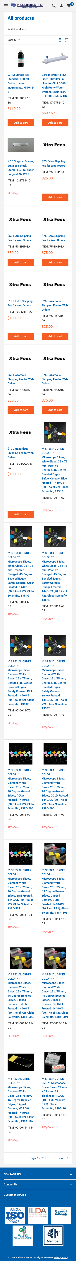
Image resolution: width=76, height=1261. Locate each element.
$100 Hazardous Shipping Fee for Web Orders (21, 453)
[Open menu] (6, 5)
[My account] (61, 6)
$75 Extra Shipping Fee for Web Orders (53, 238)
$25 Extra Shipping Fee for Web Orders (53, 163)
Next (61, 1158)
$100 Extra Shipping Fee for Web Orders (20, 303)
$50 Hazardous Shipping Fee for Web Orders (21, 379)
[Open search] (54, 6)
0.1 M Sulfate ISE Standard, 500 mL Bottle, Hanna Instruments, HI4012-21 (21, 83)
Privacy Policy (61, 1257)
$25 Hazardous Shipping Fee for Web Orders (55, 305)
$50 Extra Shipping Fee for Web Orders (19, 238)
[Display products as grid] (60, 40)
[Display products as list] (66, 40)
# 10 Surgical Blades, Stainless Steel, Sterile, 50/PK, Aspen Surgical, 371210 (21, 168)
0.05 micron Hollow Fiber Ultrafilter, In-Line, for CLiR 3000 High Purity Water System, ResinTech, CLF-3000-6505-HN (54, 85)
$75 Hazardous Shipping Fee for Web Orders (55, 379)
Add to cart (21, 122)
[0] (69, 5)
